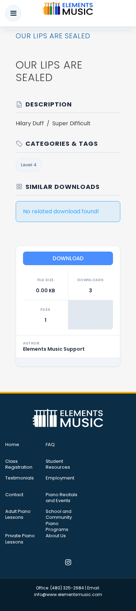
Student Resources (58, 464)
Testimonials (19, 478)
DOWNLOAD (68, 258)
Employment (60, 478)
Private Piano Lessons (20, 539)
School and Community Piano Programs (59, 520)
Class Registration (18, 464)
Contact (14, 495)
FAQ (50, 445)
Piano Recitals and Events (61, 498)
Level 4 (29, 164)
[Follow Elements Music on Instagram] (68, 563)
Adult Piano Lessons (18, 514)
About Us (56, 536)
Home (12, 445)
